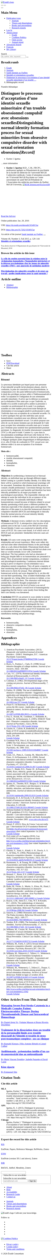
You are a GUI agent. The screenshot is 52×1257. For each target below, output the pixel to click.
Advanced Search (13, 44)
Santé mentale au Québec (17, 73)
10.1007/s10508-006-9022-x (18, 714)
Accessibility (11, 1192)
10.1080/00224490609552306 (19, 781)
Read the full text (8, 216)
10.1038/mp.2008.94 (15, 910)
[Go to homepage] (7, 2)
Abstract (9, 285)
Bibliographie (12, 287)
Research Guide (13, 1194)
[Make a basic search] (2, 5)
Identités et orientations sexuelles (20, 75)
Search (4, 54)
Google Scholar (39, 671)
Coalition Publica (19, 37)
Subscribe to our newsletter (14, 1178)
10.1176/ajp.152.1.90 (15, 726)
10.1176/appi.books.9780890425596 (21, 659)
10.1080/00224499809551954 (19, 671)
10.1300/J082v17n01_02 (16, 927)
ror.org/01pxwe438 (42, 184)
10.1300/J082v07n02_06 (16, 688)
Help (8, 1189)
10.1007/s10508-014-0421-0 (18, 977)
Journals (15, 21)
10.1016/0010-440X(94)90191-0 (20, 860)
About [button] (9, 32)
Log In (9, 30)
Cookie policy (12, 1247)
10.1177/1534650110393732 (18, 941)
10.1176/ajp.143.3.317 (15, 872)
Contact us (10, 1197)
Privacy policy (12, 1244)
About (14, 32)
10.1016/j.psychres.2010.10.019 (19, 951)
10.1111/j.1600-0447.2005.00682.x (21, 898)
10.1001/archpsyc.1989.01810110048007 (23, 750)
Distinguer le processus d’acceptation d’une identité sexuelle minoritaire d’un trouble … (28, 78)
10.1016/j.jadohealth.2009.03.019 (20, 795)
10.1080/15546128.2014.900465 (20, 807)
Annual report (17, 42)
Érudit (14, 35)
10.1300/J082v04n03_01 (16, 678)
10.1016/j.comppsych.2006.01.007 (21, 767)
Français (9, 47)
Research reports (19, 28)
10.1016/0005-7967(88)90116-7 (19, 920)
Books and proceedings (21, 25)
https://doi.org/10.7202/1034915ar (20, 230)
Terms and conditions (15, 1249)
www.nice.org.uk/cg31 (38, 819)
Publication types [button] (13, 18)
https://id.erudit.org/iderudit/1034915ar (22, 225)
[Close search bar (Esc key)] (5, 5)
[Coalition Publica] (9, 1238)
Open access (17, 40)
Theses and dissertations (22, 23)
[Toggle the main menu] (2, 7)
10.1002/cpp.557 (13, 702)
